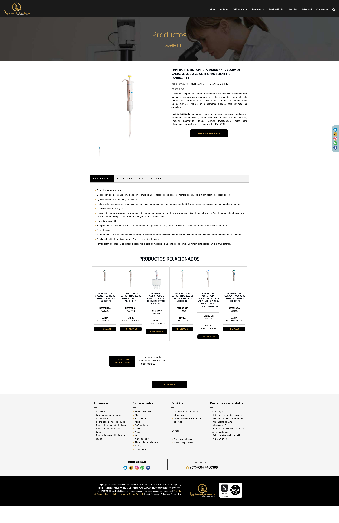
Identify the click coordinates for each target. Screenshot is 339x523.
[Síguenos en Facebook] (335, 147)
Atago (137, 432)
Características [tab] (102, 178)
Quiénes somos (240, 9)
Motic (137, 421)
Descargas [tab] (157, 178)
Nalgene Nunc (142, 438)
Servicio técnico (276, 9)
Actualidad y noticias (183, 442)
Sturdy (138, 445)
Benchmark (140, 449)
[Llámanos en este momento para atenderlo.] (335, 134)
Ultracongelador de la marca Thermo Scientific (124, 494)
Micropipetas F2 (220, 425)
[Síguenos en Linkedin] (335, 129)
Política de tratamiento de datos (111, 425)
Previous (88, 106)
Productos (257, 9)
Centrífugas (217, 411)
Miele (137, 415)
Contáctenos (322, 9)
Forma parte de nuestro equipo (110, 421)
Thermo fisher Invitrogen (146, 442)
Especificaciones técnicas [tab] (131, 178)
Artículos (293, 9)
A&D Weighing (142, 425)
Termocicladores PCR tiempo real (228, 418)
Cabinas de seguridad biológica (227, 415)
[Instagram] (335, 138)
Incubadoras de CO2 (222, 421)
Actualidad (307, 9)
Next (171, 152)
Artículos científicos (183, 439)
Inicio (212, 9)
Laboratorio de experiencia (108, 415)
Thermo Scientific (143, 411)
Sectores (223, 9)
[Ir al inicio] (16, 9)
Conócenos (101, 411)
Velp (137, 435)
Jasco (137, 428)
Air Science (140, 418)
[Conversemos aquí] (335, 143)
